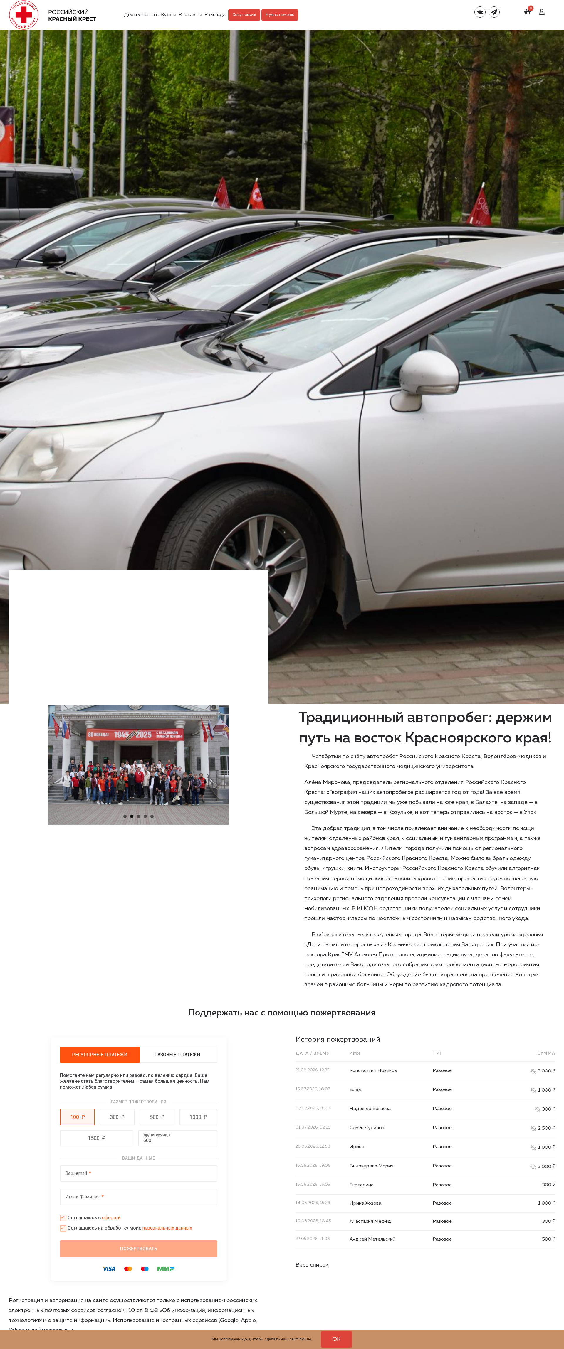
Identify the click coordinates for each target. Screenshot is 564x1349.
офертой (111, 1217)
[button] (77, 1117)
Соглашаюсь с (94, 1217)
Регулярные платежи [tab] (99, 1054)
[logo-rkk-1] (52, 3)
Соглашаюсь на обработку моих (130, 1228)
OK (336, 1339)
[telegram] (494, 12)
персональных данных (167, 1228)
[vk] (480, 12)
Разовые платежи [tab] (177, 1054)
